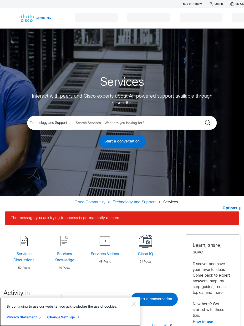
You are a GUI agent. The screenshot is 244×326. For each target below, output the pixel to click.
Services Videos (105, 254)
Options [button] (230, 208)
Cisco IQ (145, 254)
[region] (70, 311)
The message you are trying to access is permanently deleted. (66, 218)
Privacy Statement (22, 317)
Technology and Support (134, 202)
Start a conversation (122, 141)
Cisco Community (90, 202)
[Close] (134, 303)
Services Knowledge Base (64, 260)
